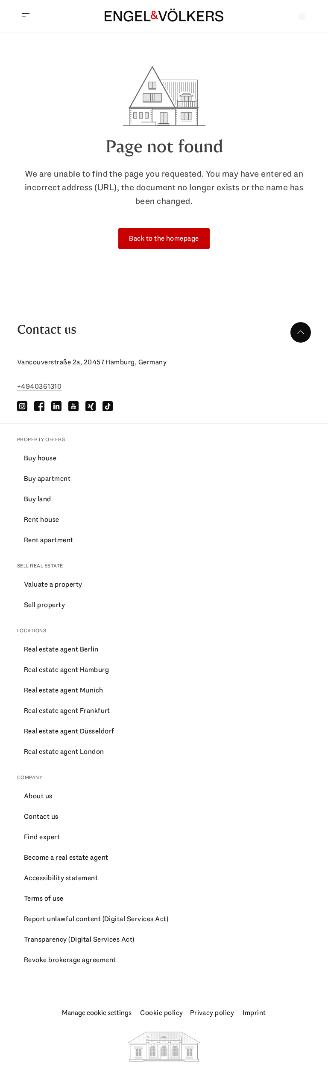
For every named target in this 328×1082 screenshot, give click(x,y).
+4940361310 (39, 386)
